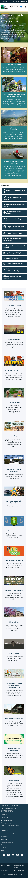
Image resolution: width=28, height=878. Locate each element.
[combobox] (15, 6)
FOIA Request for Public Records (10, 825)
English (14, 6)
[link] (4, 855)
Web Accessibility (5, 865)
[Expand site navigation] (25, 7)
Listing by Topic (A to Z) (7, 833)
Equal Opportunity (6, 823)
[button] (14, 191)
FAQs (2, 845)
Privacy (3, 850)
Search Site (4, 836)
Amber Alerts (4, 870)
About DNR (4, 839)
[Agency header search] (21, 7)
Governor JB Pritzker (6, 874)
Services (24, 1)
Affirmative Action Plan (7, 842)
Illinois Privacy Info (19, 870)
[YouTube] (13, 855)
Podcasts (3, 847)
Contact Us (4, 814)
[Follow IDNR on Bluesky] (22, 855)
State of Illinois (18, 874)
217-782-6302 (9, 811)
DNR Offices (4, 817)
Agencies (16, 1)
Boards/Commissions (6, 820)
